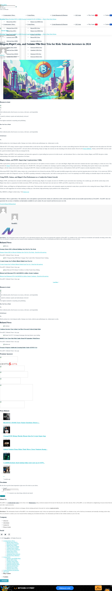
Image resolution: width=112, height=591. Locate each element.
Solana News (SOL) (12, 551)
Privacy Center (7, 527)
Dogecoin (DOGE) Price (36, 56)
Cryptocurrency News (9, 15)
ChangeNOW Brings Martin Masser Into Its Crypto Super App (24, 436)
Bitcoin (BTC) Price (35, 37)
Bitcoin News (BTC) (11, 21)
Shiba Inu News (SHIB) (12, 50)
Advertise (4, 580)
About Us (5, 520)
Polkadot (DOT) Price (12, 568)
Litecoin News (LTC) (12, 552)
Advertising (6, 522)
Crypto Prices (30, 15)
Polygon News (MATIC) (13, 555)
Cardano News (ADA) (12, 548)
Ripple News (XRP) (12, 545)
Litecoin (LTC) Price (12, 567)
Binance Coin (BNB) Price (37, 21)
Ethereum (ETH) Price (12, 566)
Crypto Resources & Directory (60, 15)
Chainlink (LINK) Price (36, 50)
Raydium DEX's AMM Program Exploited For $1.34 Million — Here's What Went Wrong (28, 19)
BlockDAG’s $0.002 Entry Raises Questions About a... (21, 422)
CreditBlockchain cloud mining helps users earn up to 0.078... (24, 463)
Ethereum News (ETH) (13, 543)
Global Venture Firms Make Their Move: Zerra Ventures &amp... (25, 449)
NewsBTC (2, 55)
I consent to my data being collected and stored (21, 493)
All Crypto (78, 15)
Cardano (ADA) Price (12, 561)
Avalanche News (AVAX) (13, 554)
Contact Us (6, 525)
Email (5, 488)
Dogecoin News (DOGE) (13, 549)
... (4, 476)
